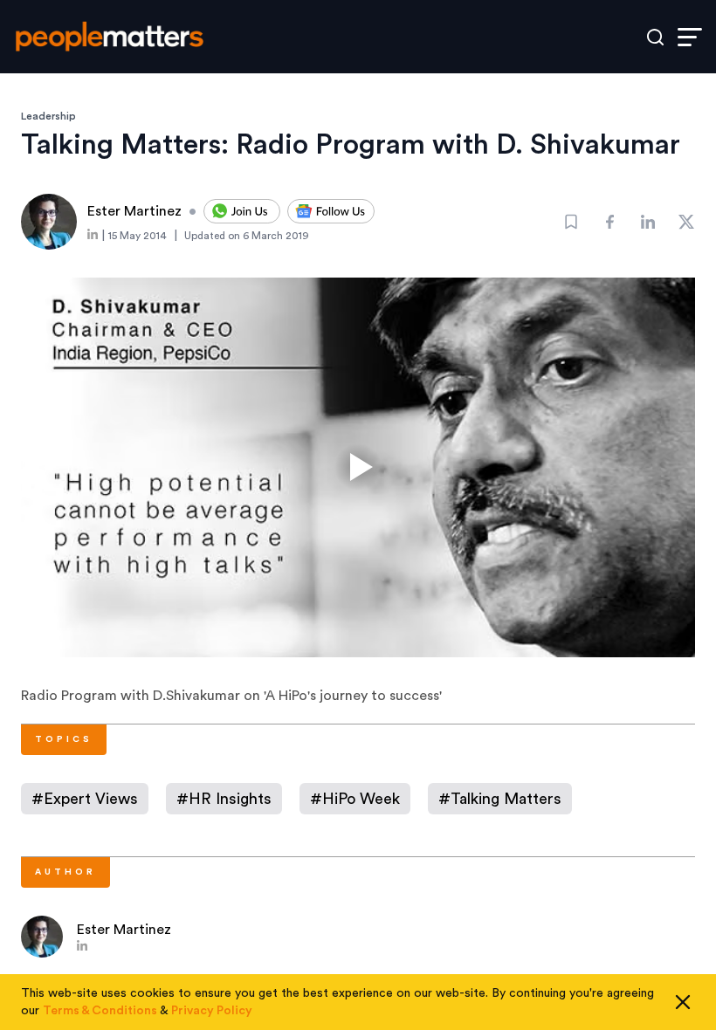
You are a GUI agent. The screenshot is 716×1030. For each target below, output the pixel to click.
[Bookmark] (571, 221)
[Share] (609, 221)
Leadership (48, 116)
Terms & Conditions (100, 1011)
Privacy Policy (211, 1011)
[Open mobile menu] (690, 37)
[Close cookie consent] (683, 1002)
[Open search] (655, 37)
